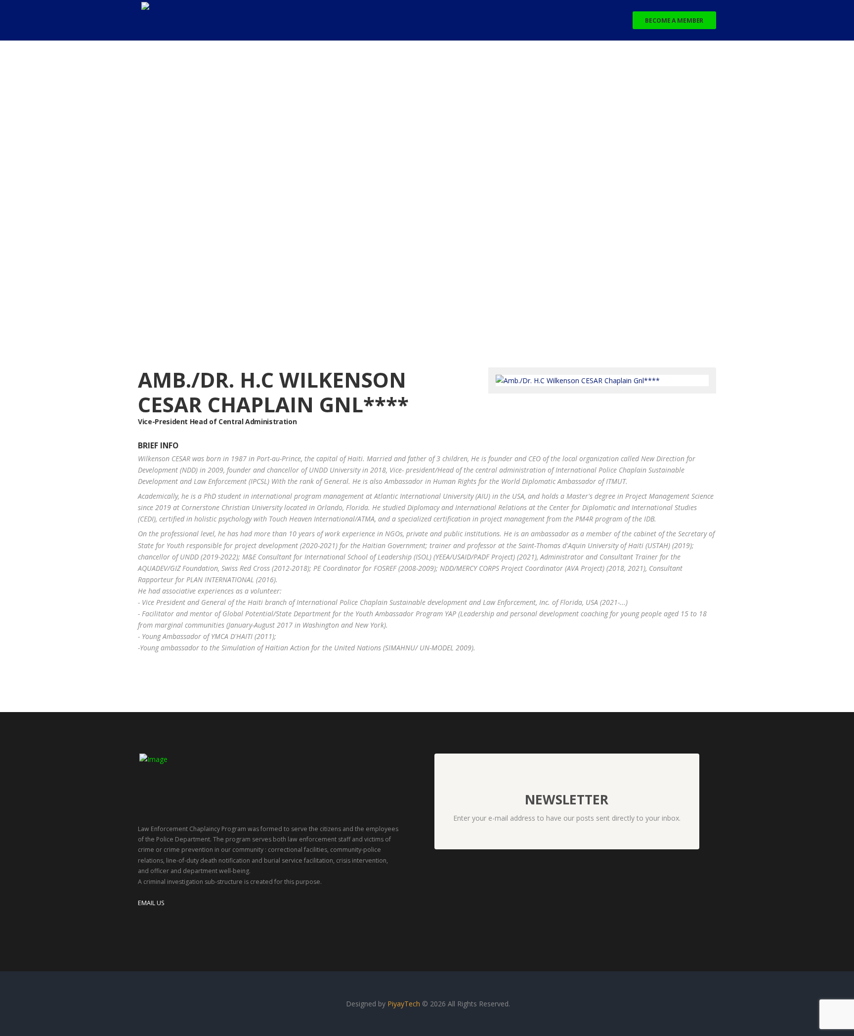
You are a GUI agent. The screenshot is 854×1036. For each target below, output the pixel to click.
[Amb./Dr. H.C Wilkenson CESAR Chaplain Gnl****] (578, 380)
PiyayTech (404, 1003)
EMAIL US (151, 903)
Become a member (674, 20)
